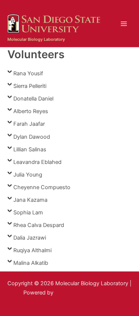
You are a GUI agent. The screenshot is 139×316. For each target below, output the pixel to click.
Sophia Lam (28, 212)
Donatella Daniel (33, 98)
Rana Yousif (28, 73)
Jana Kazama (30, 200)
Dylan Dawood (31, 137)
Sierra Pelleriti (29, 86)
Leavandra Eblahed (37, 162)
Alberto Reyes (30, 111)
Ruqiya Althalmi (32, 250)
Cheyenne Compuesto (41, 187)
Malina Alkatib (30, 263)
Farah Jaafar (29, 124)
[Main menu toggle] (124, 24)
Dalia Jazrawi (29, 237)
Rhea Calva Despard (38, 225)
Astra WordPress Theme (85, 292)
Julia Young (27, 174)
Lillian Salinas (29, 149)
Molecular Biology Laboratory (36, 39)
